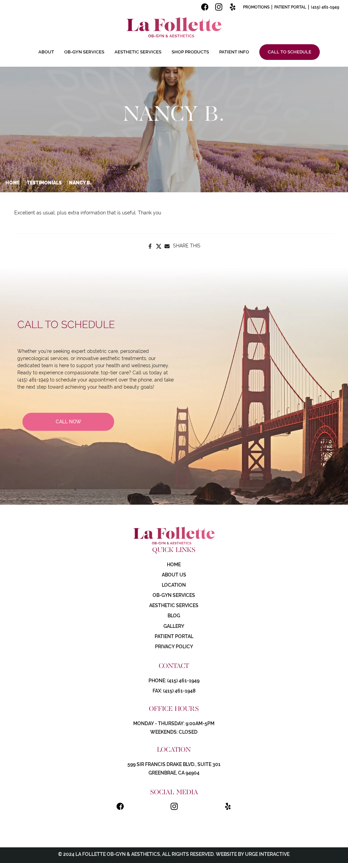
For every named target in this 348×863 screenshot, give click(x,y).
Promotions (256, 7)
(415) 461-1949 (325, 7)
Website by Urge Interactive (252, 854)
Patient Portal (290, 7)
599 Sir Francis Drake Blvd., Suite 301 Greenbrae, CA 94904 (174, 769)
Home (12, 182)
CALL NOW (68, 421)
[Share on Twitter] (158, 246)
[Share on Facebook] (150, 246)
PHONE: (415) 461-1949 (174, 680)
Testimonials (44, 182)
